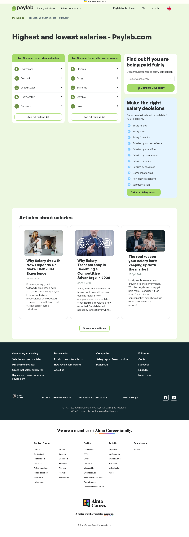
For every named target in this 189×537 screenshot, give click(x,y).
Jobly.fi (137, 449)
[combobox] (149, 79)
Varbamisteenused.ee (94, 486)
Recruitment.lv (90, 482)
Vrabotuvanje (115, 459)
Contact (143, 359)
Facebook (143, 364)
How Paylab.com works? (67, 364)
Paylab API (102, 364)
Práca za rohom (41, 468)
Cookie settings (129, 397)
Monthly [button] (156, 8)
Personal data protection (93, 397)
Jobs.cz (37, 449)
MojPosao (113, 449)
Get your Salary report (144, 192)
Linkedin (143, 369)
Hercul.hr (113, 463)
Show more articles (94, 328)
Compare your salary (152, 87)
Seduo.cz (63, 459)
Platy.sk (62, 473)
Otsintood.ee (90, 473)
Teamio (62, 454)
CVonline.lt (89, 449)
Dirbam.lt (88, 463)
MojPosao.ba (114, 454)
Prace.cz (38, 463)
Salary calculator (46, 8)
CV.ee (86, 459)
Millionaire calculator (23, 364)
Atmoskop (38, 477)
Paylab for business (124, 8)
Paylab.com (64, 477)
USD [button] (142, 8)
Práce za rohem (41, 473)
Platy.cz (62, 468)
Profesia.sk (39, 454)
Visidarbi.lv (89, 468)
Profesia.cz (39, 459)
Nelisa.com (39, 482)
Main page (18, 18)
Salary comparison (70, 8)
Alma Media (105, 411)
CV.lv (86, 454)
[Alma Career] (94, 503)
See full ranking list (38, 117)
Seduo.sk (63, 463)
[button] (170, 8)
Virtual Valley (114, 468)
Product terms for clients (68, 359)
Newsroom (144, 375)
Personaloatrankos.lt (93, 477)
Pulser (111, 473)
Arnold (62, 449)
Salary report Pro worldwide (112, 359)
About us (59, 369)
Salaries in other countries (26, 359)
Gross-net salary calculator (27, 369)
